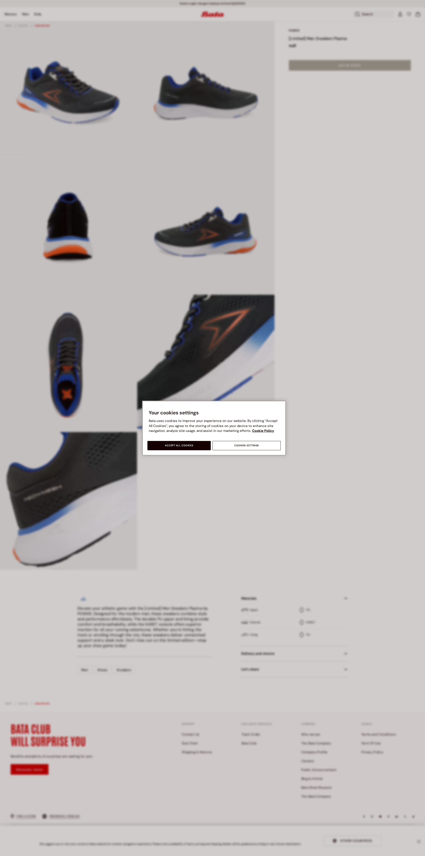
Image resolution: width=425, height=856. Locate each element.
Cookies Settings (246, 445)
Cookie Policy (263, 431)
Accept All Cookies (179, 445)
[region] (214, 427)
